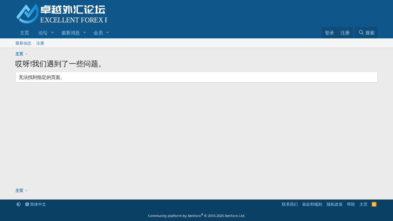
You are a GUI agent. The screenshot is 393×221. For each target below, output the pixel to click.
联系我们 (290, 204)
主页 (24, 32)
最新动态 (23, 43)
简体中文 (37, 204)
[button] (52, 32)
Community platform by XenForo (196, 215)
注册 (40, 43)
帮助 (351, 204)
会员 (98, 32)
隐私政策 (335, 204)
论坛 (43, 32)
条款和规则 (312, 204)
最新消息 (70, 32)
